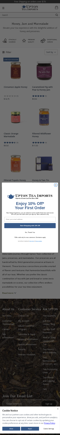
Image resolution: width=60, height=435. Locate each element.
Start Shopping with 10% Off (30, 225)
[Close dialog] (55, 185)
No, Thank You (30, 232)
